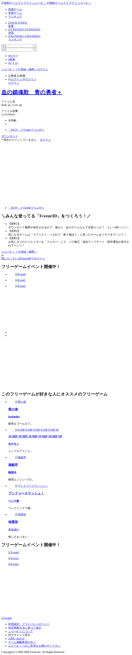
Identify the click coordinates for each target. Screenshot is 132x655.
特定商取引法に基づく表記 (24, 627)
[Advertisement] (27, 163)
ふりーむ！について (20, 631)
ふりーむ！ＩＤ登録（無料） (19, 69)
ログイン (42, 69)
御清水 (12, 472)
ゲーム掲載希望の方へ (22, 642)
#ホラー (13, 55)
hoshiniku (14, 416)
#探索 (11, 59)
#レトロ (13, 63)
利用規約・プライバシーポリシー (29, 624)
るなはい (13, 529)
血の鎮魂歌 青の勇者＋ (31, 92)
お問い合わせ (16, 638)
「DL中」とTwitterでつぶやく (26, 129)
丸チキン (13, 443)
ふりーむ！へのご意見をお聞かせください (34, 645)
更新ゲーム (15, 13)
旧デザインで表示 (19, 635)
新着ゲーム (15, 9)
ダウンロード (9, 136)
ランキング (15, 16)
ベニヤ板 (13, 500)
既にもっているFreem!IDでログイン (23, 258)
